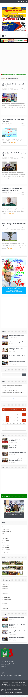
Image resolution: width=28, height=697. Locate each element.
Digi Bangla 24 (6, 552)
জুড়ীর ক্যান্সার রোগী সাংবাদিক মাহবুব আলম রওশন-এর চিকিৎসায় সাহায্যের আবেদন (12, 189)
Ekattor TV (5, 527)
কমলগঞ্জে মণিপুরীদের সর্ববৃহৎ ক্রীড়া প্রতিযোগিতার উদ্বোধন (12, 385)
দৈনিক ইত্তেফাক (6, 584)
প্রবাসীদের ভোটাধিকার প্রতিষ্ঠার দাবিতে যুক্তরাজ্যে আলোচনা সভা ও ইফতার (16, 459)
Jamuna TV (5, 538)
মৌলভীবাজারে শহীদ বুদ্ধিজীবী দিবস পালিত (16, 335)
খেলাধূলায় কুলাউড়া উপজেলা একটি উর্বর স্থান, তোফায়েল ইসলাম (13, 392)
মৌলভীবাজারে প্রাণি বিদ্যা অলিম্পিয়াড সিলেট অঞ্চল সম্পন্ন (17, 624)
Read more (5, 109)
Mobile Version (19, 692)
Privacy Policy (17, 689)
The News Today (7, 599)
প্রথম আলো (5, 603)
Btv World (5, 533)
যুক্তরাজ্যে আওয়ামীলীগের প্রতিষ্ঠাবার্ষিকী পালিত (17, 452)
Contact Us (10, 689)
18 (24, 420)
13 (7, 420)
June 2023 (14, 409)
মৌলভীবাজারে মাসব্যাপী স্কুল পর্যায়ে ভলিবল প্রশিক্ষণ (11, 388)
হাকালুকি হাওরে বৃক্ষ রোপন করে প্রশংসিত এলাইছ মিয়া (14, 225)
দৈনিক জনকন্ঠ (5, 593)
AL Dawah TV (6, 547)
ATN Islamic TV (6, 549)
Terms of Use (4, 690)
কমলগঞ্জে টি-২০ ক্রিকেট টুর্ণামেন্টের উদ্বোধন (10, 390)
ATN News (5, 543)
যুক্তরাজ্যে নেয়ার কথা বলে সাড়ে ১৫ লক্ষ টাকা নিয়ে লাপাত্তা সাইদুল (17, 439)
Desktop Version (9, 692)
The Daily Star (6, 597)
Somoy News (6, 545)
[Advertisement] (14, 58)
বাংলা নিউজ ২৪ (5, 606)
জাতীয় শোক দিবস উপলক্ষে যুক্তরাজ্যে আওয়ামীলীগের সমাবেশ (15, 446)
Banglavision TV (7, 531)
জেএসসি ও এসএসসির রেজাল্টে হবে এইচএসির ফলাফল (17, 362)
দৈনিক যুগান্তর (5, 586)
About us (3, 689)
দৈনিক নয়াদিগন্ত (6, 591)
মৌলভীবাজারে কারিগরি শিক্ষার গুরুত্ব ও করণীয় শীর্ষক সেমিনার (13, 85)
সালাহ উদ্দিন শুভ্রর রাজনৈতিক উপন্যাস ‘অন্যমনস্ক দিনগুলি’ (15, 349)
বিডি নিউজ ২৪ (5, 608)
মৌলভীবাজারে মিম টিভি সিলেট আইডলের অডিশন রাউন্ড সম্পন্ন (14, 154)
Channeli (5, 536)
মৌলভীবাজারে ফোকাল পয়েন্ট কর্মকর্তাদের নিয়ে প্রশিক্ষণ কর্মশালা (16, 638)
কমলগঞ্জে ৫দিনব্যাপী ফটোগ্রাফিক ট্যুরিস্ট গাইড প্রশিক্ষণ (17, 631)
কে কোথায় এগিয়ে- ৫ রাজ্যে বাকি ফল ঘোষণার (17, 355)
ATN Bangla (6, 540)
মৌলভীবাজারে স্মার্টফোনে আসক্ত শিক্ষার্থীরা (16, 342)
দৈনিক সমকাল (5, 588)
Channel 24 (6, 529)
